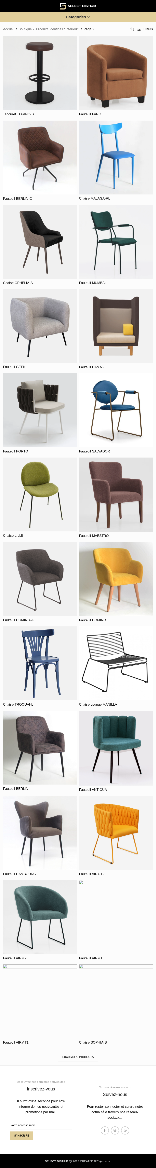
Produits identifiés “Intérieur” (57, 29)
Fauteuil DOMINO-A (18, 620)
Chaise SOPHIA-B (93, 1042)
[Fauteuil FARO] (116, 73)
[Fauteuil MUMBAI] (116, 242)
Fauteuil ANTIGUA (93, 790)
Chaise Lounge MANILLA (98, 704)
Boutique (25, 29)
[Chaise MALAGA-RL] (116, 157)
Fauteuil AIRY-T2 (91, 874)
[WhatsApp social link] (125, 1130)
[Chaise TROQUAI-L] (40, 663)
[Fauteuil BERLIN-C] (40, 157)
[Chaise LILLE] (40, 494)
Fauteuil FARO (90, 114)
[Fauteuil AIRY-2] (40, 917)
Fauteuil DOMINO (92, 620)
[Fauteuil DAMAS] (116, 326)
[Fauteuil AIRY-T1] (40, 1001)
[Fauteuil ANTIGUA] (116, 748)
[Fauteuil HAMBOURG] (40, 833)
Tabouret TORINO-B (18, 114)
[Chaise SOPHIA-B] (116, 1001)
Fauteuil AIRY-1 (90, 958)
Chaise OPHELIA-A (18, 283)
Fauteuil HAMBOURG (19, 874)
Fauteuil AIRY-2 (14, 958)
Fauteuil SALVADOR (94, 451)
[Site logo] (78, 6)
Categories (76, 17)
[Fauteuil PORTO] (40, 410)
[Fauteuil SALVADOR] (116, 410)
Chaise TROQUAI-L (18, 704)
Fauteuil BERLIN (15, 789)
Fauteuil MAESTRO (94, 536)
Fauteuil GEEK (14, 367)
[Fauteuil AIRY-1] (116, 917)
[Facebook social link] (105, 1130)
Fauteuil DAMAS (91, 367)
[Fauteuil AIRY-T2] (116, 833)
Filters (148, 29)
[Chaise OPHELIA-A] (40, 242)
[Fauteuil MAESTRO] (116, 495)
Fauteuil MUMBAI (92, 283)
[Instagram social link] (115, 1130)
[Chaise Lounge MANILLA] (116, 663)
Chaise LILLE (13, 536)
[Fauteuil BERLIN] (40, 748)
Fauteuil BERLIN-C (17, 199)
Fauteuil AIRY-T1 (15, 1042)
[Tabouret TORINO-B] (40, 73)
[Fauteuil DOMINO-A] (40, 579)
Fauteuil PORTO (15, 451)
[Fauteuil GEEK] (40, 326)
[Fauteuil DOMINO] (116, 579)
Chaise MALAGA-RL (94, 198)
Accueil (8, 29)
